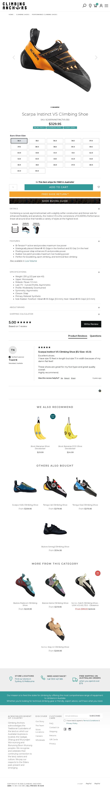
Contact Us (54, 727)
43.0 (37, 159)
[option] (55, 60)
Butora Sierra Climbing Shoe (55, 603)
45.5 (37, 165)
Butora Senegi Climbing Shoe (55, 546)
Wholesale (40, 740)
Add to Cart (58, 187)
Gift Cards (53, 739)
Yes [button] (62, 378)
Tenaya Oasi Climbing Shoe (85, 505)
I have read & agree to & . (83, 721)
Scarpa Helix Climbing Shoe (25, 505)
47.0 (73, 165)
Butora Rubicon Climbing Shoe (25, 604)
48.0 (91, 165)
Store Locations (40, 730)
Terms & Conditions (90, 720)
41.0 (55, 153)
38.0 (37, 147)
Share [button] (73, 378)
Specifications (18, 272)
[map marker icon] (90, 5)
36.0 (55, 141)
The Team (40, 725)
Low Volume (31, 261)
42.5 (19, 159)
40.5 (37, 153)
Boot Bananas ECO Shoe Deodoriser (70, 447)
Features (15, 241)
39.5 (91, 147)
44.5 (91, 159)
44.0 (73, 159)
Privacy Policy (71, 723)
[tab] (77, 337)
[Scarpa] (55, 107)
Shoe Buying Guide (55, 201)
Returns (52, 735)
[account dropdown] (101, 5)
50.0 (37, 171)
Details (14, 208)
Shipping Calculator (21, 314)
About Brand (17, 307)
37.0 (91, 141)
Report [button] (67, 378)
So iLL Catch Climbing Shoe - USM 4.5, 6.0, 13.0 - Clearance (85, 604)
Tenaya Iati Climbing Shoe (55, 505)
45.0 (19, 165)
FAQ (51, 723)
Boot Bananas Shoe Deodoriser (40, 447)
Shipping (53, 731)
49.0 (19, 171)
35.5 (37, 141)
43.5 (55, 159)
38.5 (55, 147)
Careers (39, 736)
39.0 (73, 147)
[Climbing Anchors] (14, 5)
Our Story (40, 721)
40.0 (19, 153)
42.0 (91, 153)
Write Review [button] (91, 324)
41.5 (73, 153)
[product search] (84, 5)
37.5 (19, 147)
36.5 (73, 141)
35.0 (19, 141)
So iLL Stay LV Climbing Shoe (55, 647)
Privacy (52, 744)
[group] (23, 322)
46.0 (55, 165)
